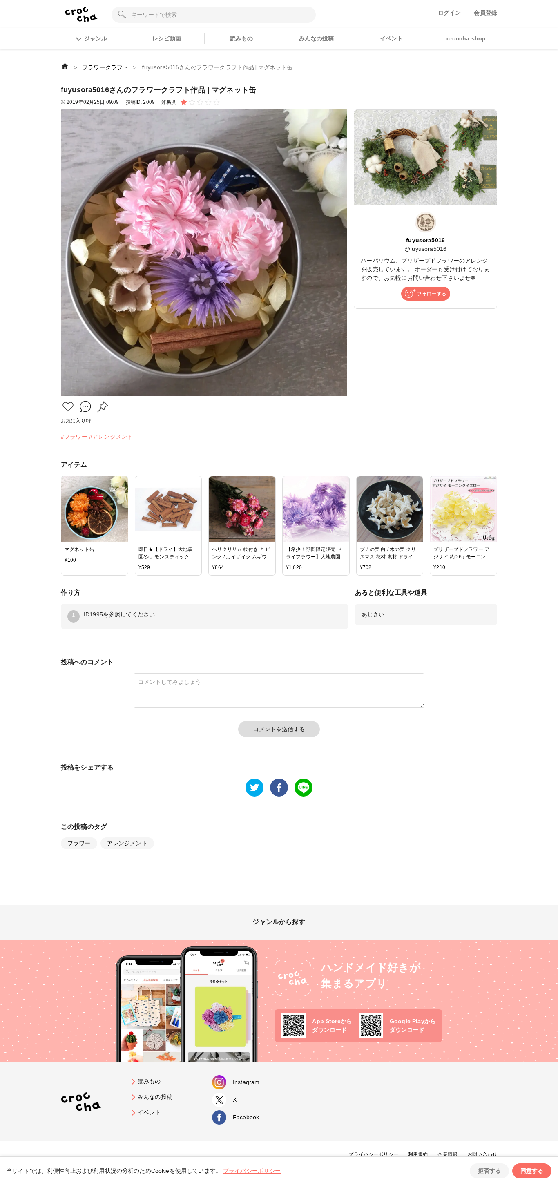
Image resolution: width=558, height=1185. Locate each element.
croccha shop (466, 38)
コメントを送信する (279, 729)
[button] (68, 406)
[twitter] (254, 788)
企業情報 (447, 1154)
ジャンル (95, 38)
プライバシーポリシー (373, 1154)
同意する (531, 1170)
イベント (391, 38)
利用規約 (418, 1154)
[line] (303, 788)
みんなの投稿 (316, 38)
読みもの (241, 38)
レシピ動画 (166, 38)
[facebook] (279, 788)
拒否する (489, 1170)
